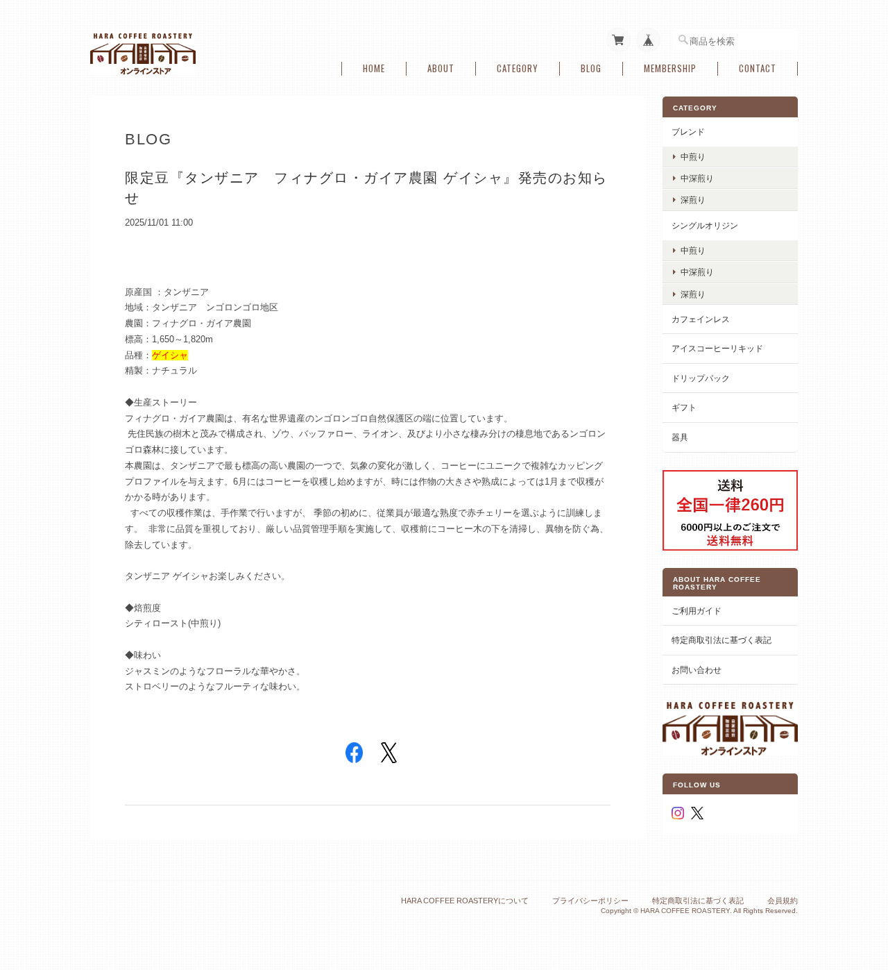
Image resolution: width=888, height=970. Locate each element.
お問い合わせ (697, 669)
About (440, 68)
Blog (591, 68)
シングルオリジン (705, 225)
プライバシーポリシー (590, 900)
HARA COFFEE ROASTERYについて (465, 900)
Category (517, 68)
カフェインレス (701, 319)
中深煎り (697, 178)
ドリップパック (701, 378)
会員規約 (782, 900)
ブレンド (688, 131)
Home (374, 68)
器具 (680, 437)
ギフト (684, 407)
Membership (670, 68)
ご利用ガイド (697, 610)
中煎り (693, 156)
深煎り (693, 199)
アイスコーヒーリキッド (717, 348)
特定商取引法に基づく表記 (721, 639)
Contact (757, 68)
